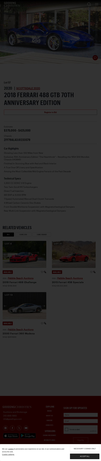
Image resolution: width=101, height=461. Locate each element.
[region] (50, 452)
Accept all (85, 456)
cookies (11, 449)
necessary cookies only (85, 449)
